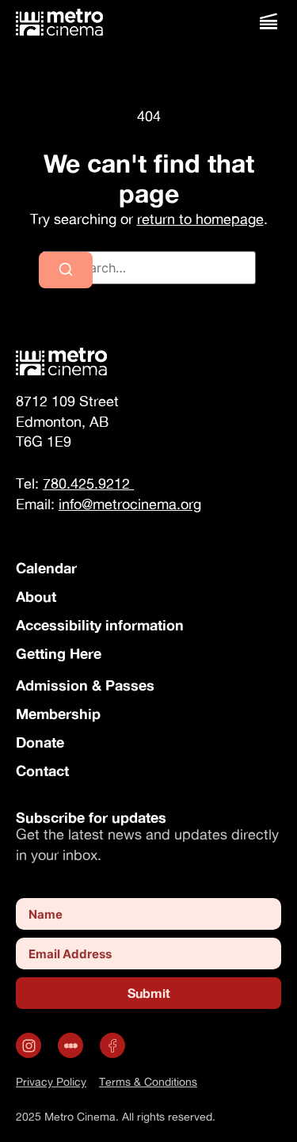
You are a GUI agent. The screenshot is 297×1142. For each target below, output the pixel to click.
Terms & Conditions (148, 1081)
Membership (58, 713)
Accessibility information (100, 625)
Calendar (46, 568)
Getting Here (58, 653)
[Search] (66, 270)
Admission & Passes (85, 685)
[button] (268, 22)
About (36, 596)
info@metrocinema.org (130, 504)
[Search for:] (149, 267)
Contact (42, 770)
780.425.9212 (88, 483)
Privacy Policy (51, 1081)
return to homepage (200, 219)
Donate (40, 742)
